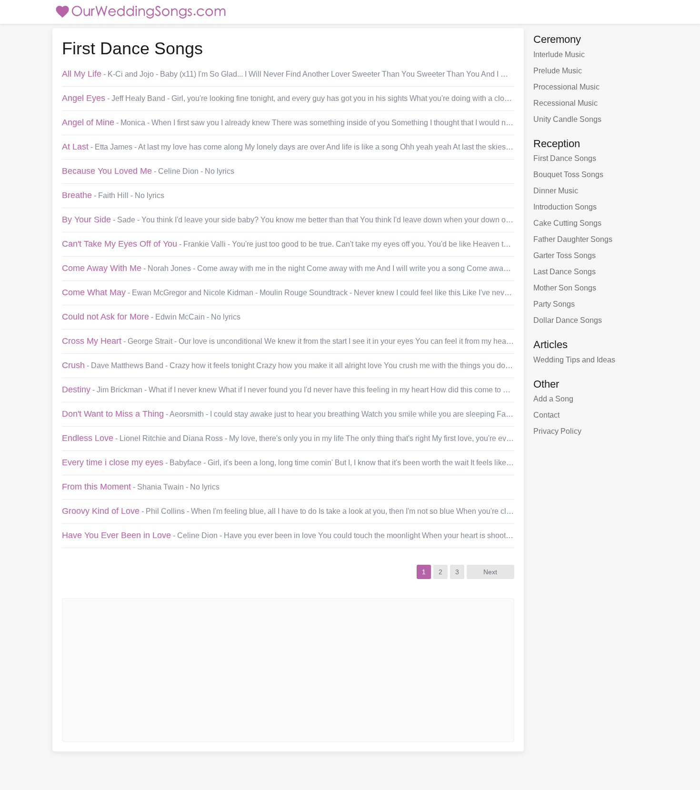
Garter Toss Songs (564, 255)
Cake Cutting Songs (567, 223)
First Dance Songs (564, 158)
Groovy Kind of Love (101, 511)
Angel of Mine (88, 122)
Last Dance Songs (564, 272)
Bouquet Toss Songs (568, 174)
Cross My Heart (91, 341)
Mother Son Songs (564, 288)
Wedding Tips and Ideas (574, 360)
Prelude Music (557, 71)
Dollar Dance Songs (567, 320)
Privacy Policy (557, 431)
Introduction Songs (565, 207)
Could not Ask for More (105, 316)
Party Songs (554, 304)
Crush (73, 365)
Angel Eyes (83, 98)
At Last (75, 146)
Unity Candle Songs (567, 119)
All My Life (81, 74)
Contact (546, 415)
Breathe (77, 195)
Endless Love (87, 438)
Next (490, 572)
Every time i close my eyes (112, 462)
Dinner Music (555, 191)
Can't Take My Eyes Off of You (119, 244)
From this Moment (96, 486)
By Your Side (86, 219)
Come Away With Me (101, 268)
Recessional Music (565, 103)
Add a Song (553, 399)
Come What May (94, 292)
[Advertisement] (273, 670)
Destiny (76, 389)
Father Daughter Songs (572, 239)
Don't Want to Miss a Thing (113, 414)
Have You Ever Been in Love (116, 535)
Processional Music (566, 87)
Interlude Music (559, 54)
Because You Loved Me (107, 171)
